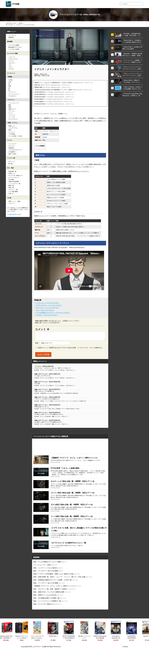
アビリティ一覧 (13, 189)
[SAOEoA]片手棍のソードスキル (43, 97)
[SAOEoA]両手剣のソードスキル (43, 94)
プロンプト (12, 63)
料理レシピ (12, 126)
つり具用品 (12, 134)
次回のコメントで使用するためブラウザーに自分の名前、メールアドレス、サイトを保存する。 (70, 348)
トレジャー (12, 132)
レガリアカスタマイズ (15, 150)
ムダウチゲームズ (11, 23)
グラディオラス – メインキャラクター (49, 305)
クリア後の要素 (13, 191)
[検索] (121, 4)
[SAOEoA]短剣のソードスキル (43, 99)
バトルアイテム (13, 128)
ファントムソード (14, 94)
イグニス (11, 61)
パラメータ (12, 115)
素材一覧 (11, 185)
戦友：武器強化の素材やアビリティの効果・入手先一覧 (55, 580)
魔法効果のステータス (15, 47)
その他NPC (12, 152)
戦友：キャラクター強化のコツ (47, 604)
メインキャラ (12, 144)
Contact (125, 646)
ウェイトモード (13, 119)
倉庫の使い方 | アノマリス (42, 85)
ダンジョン (12, 146)
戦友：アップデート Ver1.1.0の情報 (48, 583)
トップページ (12, 35)
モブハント (12, 161)
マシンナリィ (12, 92)
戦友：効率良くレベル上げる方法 (48, 595)
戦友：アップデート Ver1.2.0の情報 (48, 571)
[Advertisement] (70, 446)
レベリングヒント (14, 177)
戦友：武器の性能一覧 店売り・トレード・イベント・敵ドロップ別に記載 (62, 577)
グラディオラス (13, 59)
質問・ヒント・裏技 (14, 201)
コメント (42, 329)
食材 (10, 130)
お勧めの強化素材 (14, 181)
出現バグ (11, 193)
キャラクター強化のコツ (16, 175)
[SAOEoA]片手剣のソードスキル (43, 104)
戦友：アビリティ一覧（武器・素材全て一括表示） (54, 589)
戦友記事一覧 (12, 171)
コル (10, 65)
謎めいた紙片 (12, 154)
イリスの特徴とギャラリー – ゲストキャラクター (53, 312)
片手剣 (10, 80)
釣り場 (10, 163)
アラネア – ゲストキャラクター (46, 315)
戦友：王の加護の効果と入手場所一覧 (49, 598)
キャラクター (10, 25)
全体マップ (12, 173)
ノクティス (12, 57)
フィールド (12, 117)
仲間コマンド (12, 109)
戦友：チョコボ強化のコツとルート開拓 (49, 562)
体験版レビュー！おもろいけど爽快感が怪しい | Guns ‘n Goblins (53, 82)
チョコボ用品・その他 (15, 136)
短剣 (44, 137)
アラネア (11, 69)
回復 (10, 107)
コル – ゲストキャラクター (45, 310)
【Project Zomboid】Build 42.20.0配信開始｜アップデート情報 (53, 89)
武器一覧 (11, 187)
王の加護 (11, 179)
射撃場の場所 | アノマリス (42, 87)
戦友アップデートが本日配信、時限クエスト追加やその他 (56, 574)
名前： (37, 343)
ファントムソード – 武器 (45, 565)
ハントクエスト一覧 (14, 183)
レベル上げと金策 (14, 49)
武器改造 (11, 148)
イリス (10, 67)
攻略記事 (11, 37)
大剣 (10, 82)
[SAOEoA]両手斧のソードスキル (43, 92)
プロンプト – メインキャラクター (47, 308)
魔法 (10, 105)
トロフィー (12, 203)
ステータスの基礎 (14, 45)
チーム (10, 113)
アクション (12, 111)
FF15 (20, 23)
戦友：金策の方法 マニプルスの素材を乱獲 (51, 592)
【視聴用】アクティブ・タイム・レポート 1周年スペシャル (57, 586)
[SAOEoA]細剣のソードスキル (43, 101)
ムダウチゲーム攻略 (39, 646)
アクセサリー (12, 96)
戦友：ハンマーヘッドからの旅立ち (48, 568)
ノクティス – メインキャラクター (47, 303)
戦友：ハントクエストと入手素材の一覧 (50, 601)
